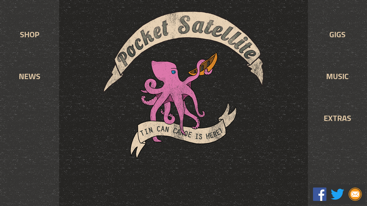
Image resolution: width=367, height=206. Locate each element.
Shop (29, 34)
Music (337, 76)
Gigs (337, 34)
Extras (337, 118)
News (29, 76)
